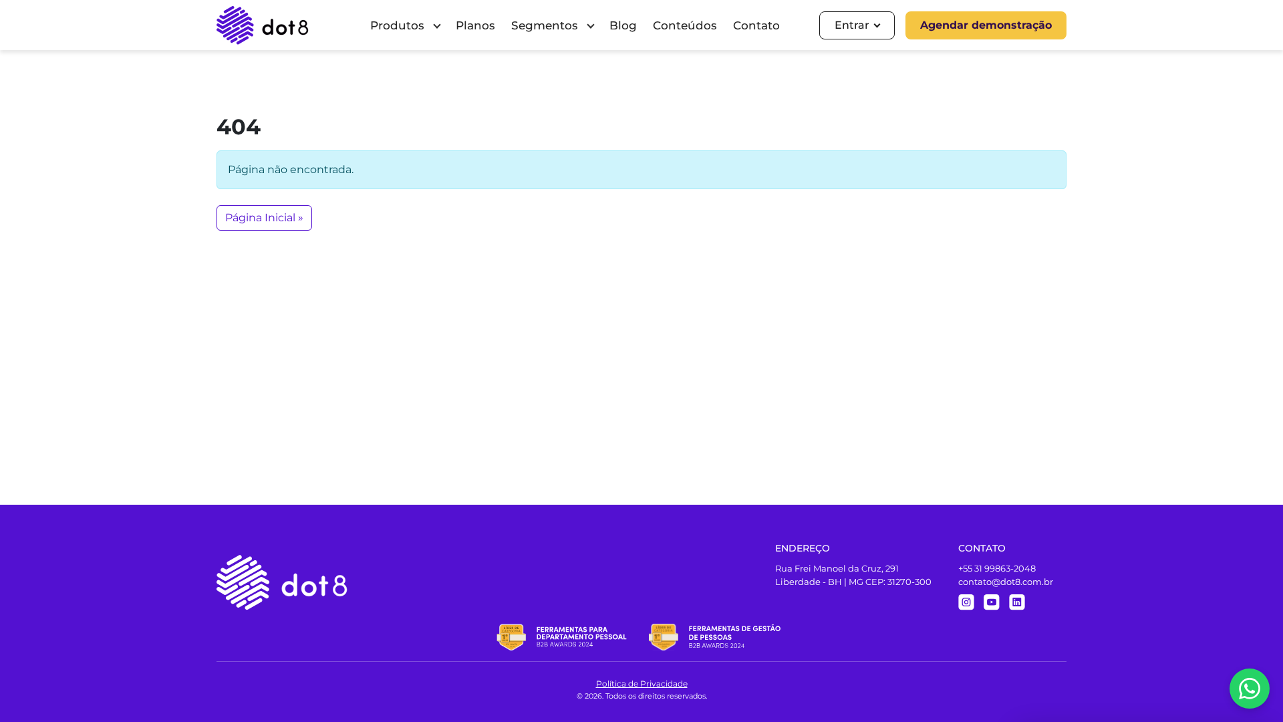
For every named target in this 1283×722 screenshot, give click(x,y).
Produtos (397, 25)
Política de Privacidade (642, 684)
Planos (475, 25)
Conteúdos (685, 25)
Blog (623, 25)
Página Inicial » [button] (264, 217)
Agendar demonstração (986, 25)
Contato (756, 25)
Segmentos (544, 25)
